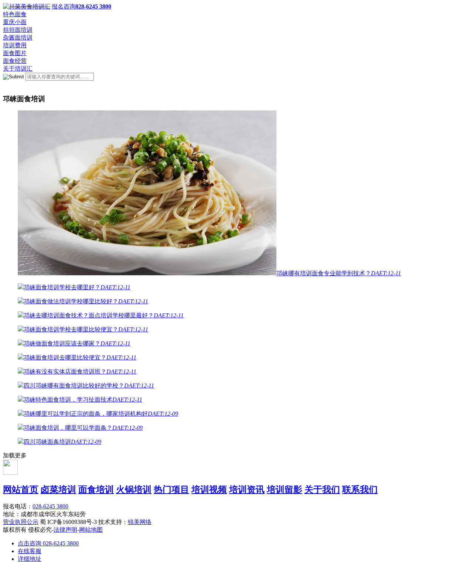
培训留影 (284, 489)
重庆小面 (15, 22)
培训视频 (209, 489)
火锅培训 (134, 489)
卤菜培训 (58, 489)
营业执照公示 (20, 522)
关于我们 (322, 489)
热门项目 (171, 489)
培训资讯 (247, 489)
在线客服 (29, 551)
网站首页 (20, 489)
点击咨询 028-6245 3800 (48, 543)
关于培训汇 (18, 68)
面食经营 (15, 61)
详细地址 (29, 559)
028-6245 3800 (50, 506)
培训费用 (15, 45)
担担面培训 (18, 30)
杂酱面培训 (18, 37)
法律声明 (65, 530)
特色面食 (15, 14)
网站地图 (91, 530)
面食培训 (96, 489)
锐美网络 (140, 522)
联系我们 (360, 489)
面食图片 (15, 53)
